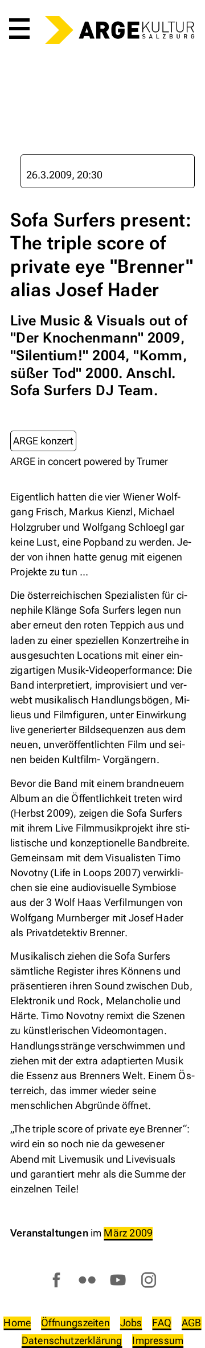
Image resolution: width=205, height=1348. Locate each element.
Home (17, 1323)
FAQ (161, 1323)
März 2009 (128, 1233)
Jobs (131, 1323)
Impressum (157, 1340)
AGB (192, 1323)
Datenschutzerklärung (72, 1340)
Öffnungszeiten (75, 1323)
